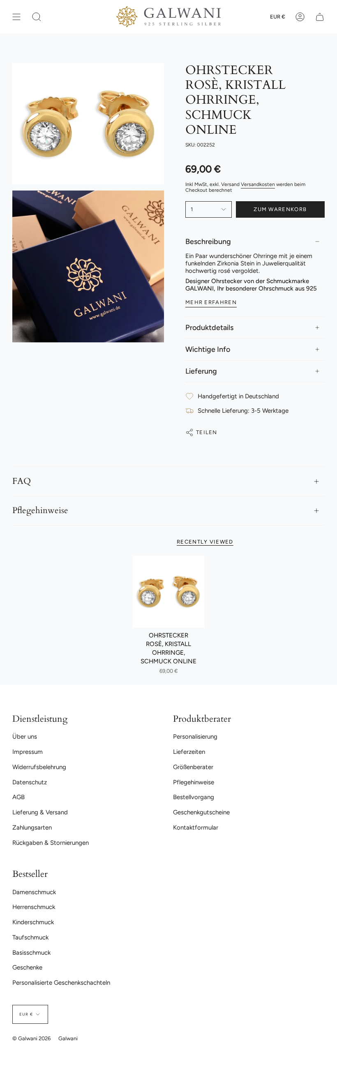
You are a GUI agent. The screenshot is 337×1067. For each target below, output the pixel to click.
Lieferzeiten (189, 752)
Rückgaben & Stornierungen (50, 842)
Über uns (24, 736)
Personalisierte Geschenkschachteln (61, 982)
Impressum (27, 752)
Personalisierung (195, 736)
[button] (37, 16)
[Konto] (300, 16)
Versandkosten (258, 184)
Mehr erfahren (211, 302)
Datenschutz (29, 782)
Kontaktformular (195, 827)
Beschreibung (208, 241)
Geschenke (27, 967)
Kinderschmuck (33, 922)
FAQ (21, 481)
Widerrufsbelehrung (39, 767)
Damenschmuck (34, 892)
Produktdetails (209, 327)
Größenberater (193, 767)
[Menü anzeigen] (16, 16)
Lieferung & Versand (40, 812)
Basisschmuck (31, 952)
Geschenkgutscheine (201, 812)
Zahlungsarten (32, 827)
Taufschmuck (30, 937)
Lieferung (201, 371)
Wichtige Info (207, 349)
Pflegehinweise (40, 510)
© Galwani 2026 (31, 1038)
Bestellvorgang (193, 797)
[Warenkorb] (320, 16)
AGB (18, 797)
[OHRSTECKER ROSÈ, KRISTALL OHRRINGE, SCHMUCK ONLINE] (168, 592)
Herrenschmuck (33, 907)
